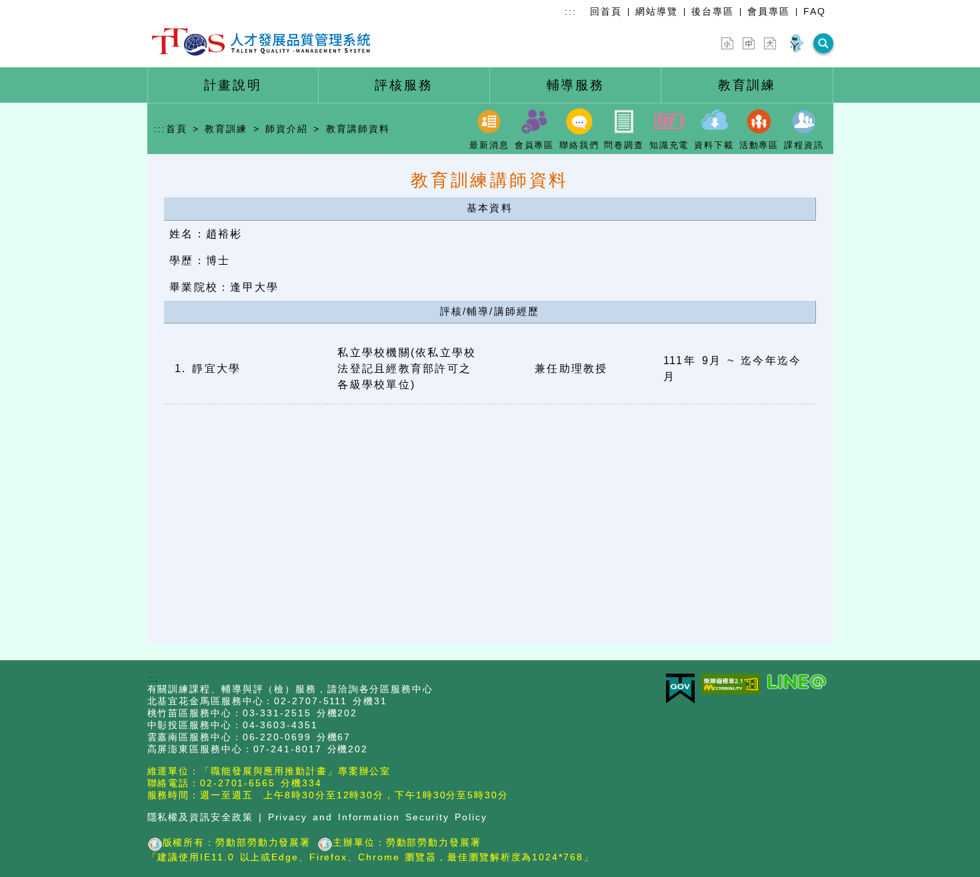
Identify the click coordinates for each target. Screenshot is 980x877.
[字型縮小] (727, 43)
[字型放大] (770, 43)
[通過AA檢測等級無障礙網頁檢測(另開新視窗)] (734, 685)
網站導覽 (656, 11)
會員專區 (768, 11)
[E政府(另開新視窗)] (683, 690)
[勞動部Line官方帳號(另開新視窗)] (800, 683)
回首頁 (606, 11)
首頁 (176, 128)
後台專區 (712, 11)
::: (571, 11)
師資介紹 (286, 128)
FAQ (814, 11)
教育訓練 (226, 128)
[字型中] (749, 43)
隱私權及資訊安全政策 (200, 817)
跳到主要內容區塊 (42, 8)
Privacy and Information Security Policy (377, 817)
